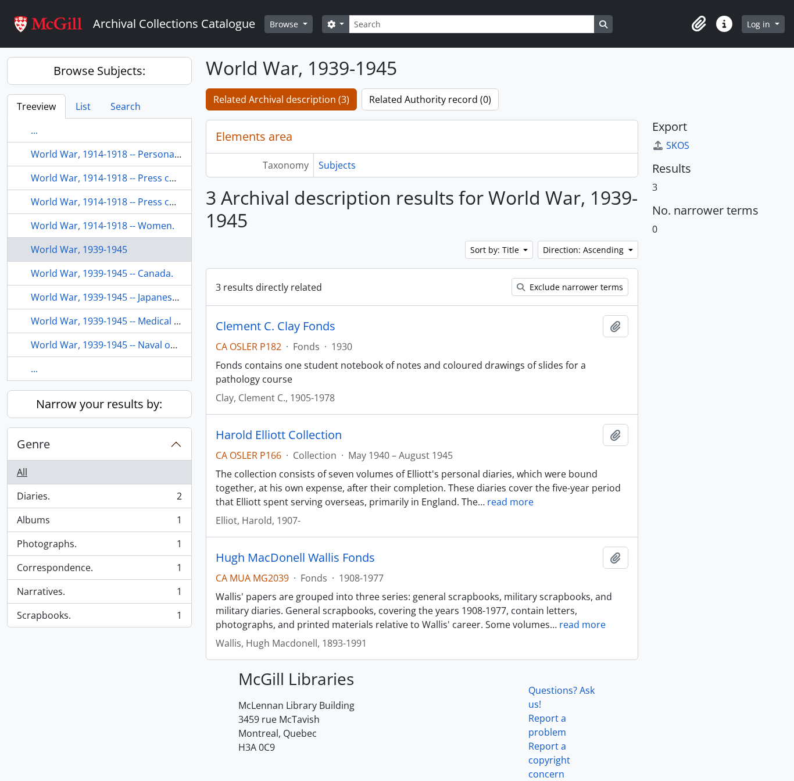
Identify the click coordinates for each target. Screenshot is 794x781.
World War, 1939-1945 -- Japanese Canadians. (129, 297)
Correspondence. (99, 570)
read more (510, 501)
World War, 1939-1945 (79, 249)
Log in (759, 24)
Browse (285, 24)
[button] (698, 24)
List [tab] (83, 106)
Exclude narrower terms (575, 287)
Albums (99, 522)
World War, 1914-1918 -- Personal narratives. (128, 154)
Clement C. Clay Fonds (275, 326)
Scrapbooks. (99, 618)
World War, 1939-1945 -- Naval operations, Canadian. (146, 344)
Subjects (337, 165)
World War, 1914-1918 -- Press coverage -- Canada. (141, 178)
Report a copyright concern (549, 760)
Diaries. (99, 499)
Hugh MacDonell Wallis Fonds (295, 558)
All (22, 472)
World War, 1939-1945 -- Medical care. (113, 321)
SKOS (677, 145)
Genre (33, 444)
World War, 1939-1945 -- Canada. (102, 273)
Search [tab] (125, 106)
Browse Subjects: (99, 71)
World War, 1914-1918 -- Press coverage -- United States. (154, 201)
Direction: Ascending (584, 249)
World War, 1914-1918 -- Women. (102, 225)
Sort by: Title (495, 249)
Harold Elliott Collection (279, 435)
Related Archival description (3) (281, 99)
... (34, 130)
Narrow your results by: (99, 404)
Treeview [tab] (36, 106)
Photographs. (99, 546)
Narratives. (99, 594)
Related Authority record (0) (430, 99)
